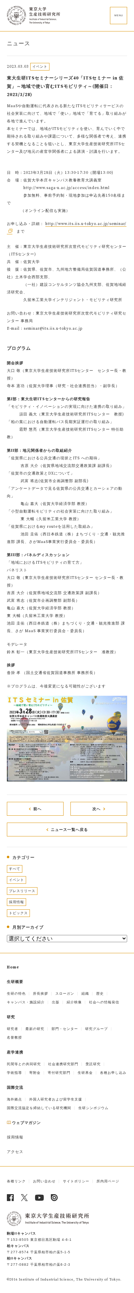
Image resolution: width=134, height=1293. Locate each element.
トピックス (18, 913)
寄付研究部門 (59, 1073)
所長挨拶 (40, 993)
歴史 (100, 993)
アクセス (15, 1152)
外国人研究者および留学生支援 (55, 1099)
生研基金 (85, 1073)
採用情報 (16, 902)
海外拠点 (14, 1099)
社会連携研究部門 (63, 1064)
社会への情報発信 (104, 1002)
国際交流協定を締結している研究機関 (39, 1108)
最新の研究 (34, 1029)
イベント (16, 880)
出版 (55, 1002)
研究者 (12, 1029)
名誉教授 (14, 1037)
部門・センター (65, 1029)
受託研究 (93, 1064)
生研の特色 (16, 993)
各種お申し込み (113, 1073)
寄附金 (35, 1073)
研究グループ (96, 1029)
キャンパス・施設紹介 (26, 1002)
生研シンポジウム (93, 1108)
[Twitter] (25, 1198)
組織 (85, 993)
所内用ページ (108, 1181)
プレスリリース (22, 891)
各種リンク (16, 1181)
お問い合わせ (44, 1181)
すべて (14, 869)
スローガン (64, 993)
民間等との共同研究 (24, 1064)
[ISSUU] (54, 1198)
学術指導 (14, 1073)
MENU (118, 15)
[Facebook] (10, 1198)
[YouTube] (39, 1198)
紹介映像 (74, 1002)
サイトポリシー (76, 1181)
